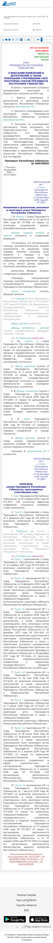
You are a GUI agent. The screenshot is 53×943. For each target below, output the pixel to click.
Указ (16, 496)
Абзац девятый (25, 366)
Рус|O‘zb (50, 39)
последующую (24, 338)
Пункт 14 (20, 785)
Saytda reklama (27, 905)
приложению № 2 (13, 119)
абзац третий (19, 323)
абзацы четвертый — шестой (30, 328)
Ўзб (43, 39)
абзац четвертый (23, 291)
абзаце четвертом (27, 391)
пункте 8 (21, 298)
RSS (26, 910)
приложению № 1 (24, 106)
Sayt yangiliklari (26, 900)
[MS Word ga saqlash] (21, 40)
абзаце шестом (25, 438)
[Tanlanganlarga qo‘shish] (3, 40)
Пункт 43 (19, 672)
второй (40, 232)
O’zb (45, 39)
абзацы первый (21, 232)
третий (7, 235)
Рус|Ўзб (47, 39)
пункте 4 (21, 216)
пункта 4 (31, 341)
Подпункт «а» (25, 531)
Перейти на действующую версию (41, 57)
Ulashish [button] (38, 30)
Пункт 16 (19, 609)
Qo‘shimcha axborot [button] (11, 30)
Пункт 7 (18, 700)
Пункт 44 (19, 728)
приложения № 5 (38, 451)
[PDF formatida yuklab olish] (25, 40)
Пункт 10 (19, 578)
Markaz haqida (26, 895)
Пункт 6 (18, 512)
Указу (42, 187)
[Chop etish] (28, 40)
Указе (26, 419)
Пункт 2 (18, 559)
